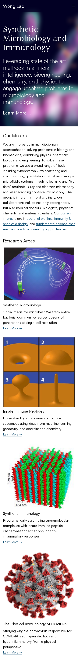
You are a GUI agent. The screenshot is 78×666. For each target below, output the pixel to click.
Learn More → (17, 113)
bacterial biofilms (39, 218)
